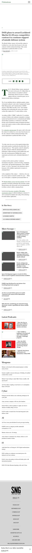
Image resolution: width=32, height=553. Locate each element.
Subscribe (4, 550)
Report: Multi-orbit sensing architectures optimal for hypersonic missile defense (23, 255)
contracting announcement (10, 130)
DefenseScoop (16, 508)
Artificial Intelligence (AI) (11, 209)
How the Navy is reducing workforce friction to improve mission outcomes (22, 325)
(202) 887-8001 (16, 540)
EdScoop (16, 519)
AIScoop (16, 522)
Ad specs (16, 536)
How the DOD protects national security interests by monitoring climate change (22, 344)
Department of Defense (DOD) (12, 213)
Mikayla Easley (23, 249)
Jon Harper (7, 298)
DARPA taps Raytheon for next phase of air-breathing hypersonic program (14, 284)
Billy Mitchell (6, 51)
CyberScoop (16, 512)
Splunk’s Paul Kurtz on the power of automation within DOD (23, 352)
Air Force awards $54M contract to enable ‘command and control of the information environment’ (13, 294)
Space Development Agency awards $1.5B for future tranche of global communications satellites (16, 274)
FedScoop (16, 505)
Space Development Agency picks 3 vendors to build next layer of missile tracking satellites (23, 235)
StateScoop (16, 515)
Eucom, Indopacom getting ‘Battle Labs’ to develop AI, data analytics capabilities (23, 265)
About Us (16, 497)
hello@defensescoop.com (16, 543)
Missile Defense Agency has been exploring (14, 181)
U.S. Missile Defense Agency (11, 219)
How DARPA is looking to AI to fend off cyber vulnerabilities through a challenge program (23, 334)
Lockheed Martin (8, 216)
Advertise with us (16, 533)
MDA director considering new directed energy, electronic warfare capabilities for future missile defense (15, 305)
